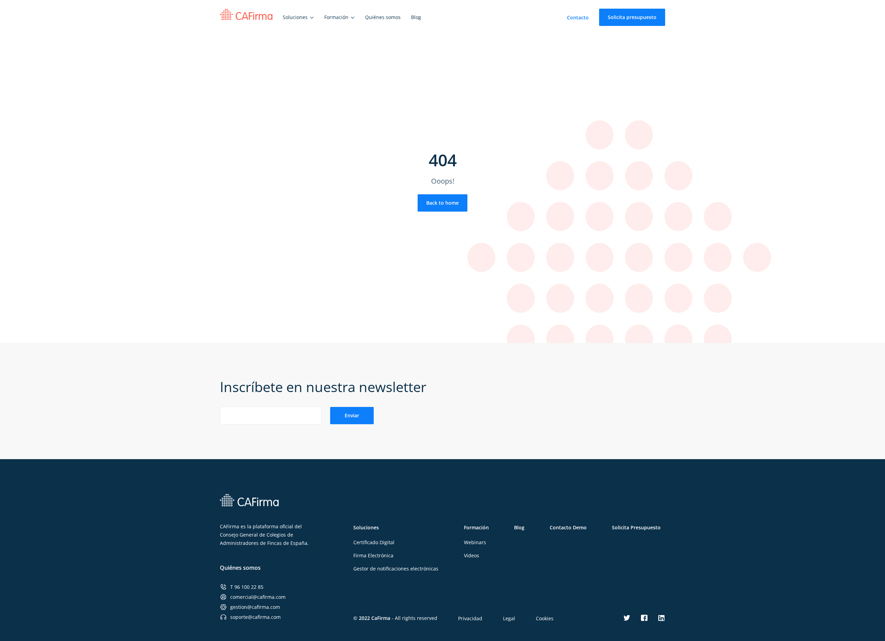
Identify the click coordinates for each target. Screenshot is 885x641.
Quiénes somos (240, 568)
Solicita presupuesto (632, 17)
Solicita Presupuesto (636, 527)
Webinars (475, 542)
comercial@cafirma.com (258, 597)
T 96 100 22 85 (246, 587)
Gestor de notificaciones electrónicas (395, 568)
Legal (509, 618)
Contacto (578, 17)
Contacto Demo (568, 527)
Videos (471, 555)
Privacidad (470, 618)
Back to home (442, 202)
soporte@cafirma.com (255, 617)
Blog (519, 527)
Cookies (544, 618)
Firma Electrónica (373, 555)
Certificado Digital (373, 542)
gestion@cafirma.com (255, 607)
